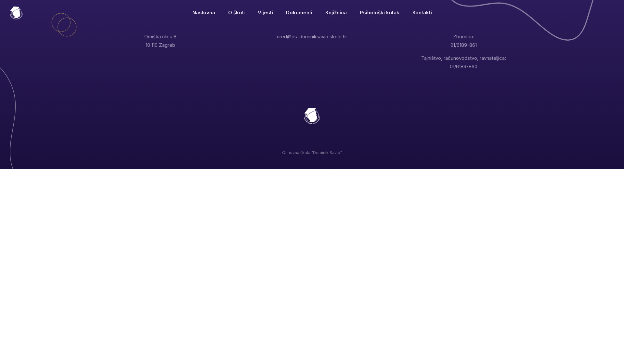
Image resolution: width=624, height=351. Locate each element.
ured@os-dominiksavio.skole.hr (312, 36)
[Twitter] (285, 142)
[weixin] (338, 142)
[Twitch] (325, 142)
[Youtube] (312, 142)
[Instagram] (299, 142)
